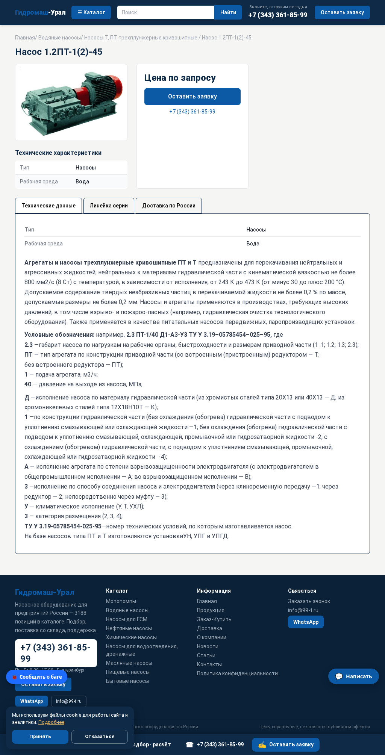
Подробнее (51, 722)
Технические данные (48, 206)
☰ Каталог (91, 12)
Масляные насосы (129, 663)
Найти (228, 12)
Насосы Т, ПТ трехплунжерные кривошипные (140, 38)
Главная (25, 38)
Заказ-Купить (214, 619)
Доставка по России (169, 206)
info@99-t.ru (69, 701)
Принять (40, 736)
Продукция (210, 610)
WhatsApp (31, 701)
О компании (211, 637)
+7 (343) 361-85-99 (192, 112)
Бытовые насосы (127, 681)
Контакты (209, 664)
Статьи (206, 655)
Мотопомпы (121, 601)
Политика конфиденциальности (237, 673)
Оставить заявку (342, 12)
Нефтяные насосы (129, 628)
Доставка (209, 628)
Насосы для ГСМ (126, 619)
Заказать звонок (309, 601)
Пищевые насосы (128, 672)
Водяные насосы (59, 38)
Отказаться (100, 736)
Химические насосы (131, 637)
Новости (207, 646)
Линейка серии (109, 206)
